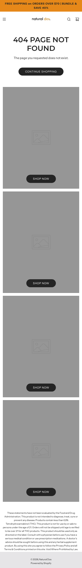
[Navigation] (4, 19)
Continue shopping (41, 71)
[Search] (69, 19)
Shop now (41, 178)
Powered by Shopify (41, 563)
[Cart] (77, 19)
